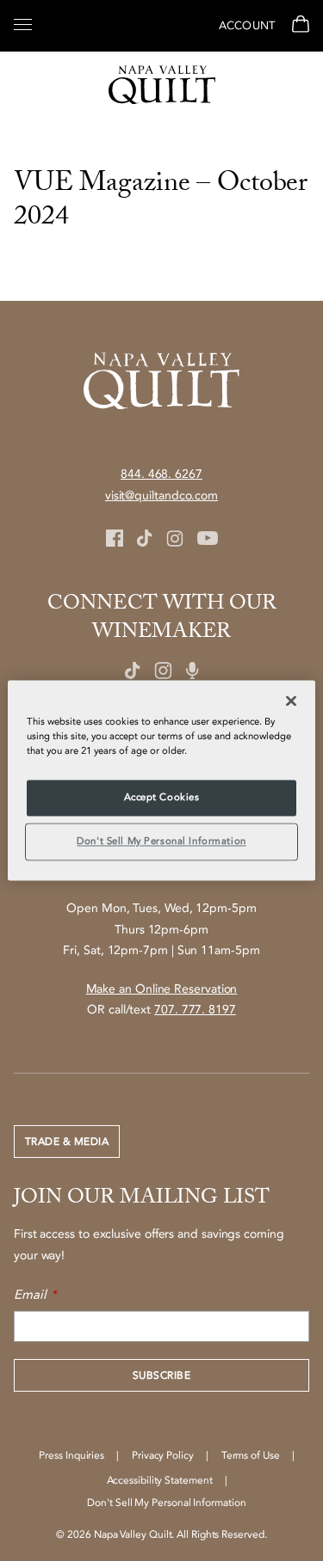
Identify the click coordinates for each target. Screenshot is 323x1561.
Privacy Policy (163, 1455)
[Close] (291, 700)
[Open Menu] (23, 23)
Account (247, 26)
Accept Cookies (162, 798)
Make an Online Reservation (162, 989)
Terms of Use (250, 1455)
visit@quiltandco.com (161, 495)
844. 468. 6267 (161, 474)
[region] (161, 780)
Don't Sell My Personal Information (161, 842)
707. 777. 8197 (195, 1009)
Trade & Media (67, 1141)
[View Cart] (298, 25)
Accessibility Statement (160, 1480)
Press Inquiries (71, 1455)
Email (30, 1294)
